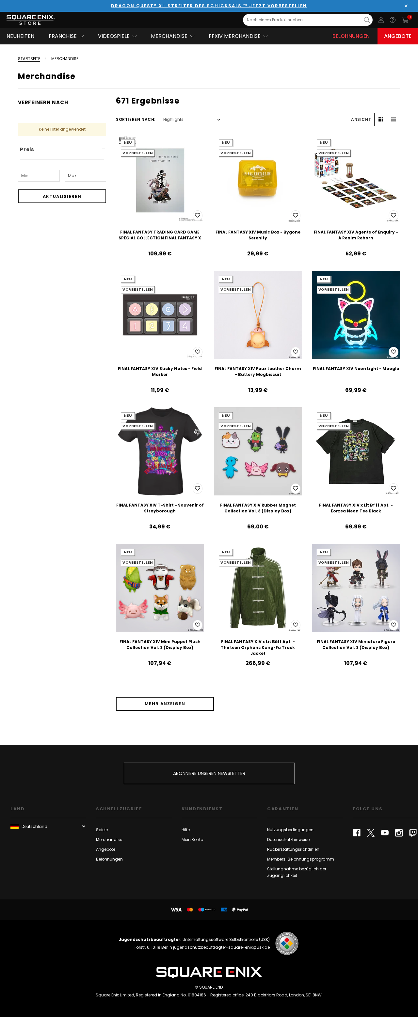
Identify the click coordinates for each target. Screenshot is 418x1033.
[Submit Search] (367, 20)
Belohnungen (351, 36)
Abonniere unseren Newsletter (209, 773)
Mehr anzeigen (165, 704)
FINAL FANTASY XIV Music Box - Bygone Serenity (258, 235)
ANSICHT (361, 119)
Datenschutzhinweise (288, 839)
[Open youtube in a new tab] (385, 833)
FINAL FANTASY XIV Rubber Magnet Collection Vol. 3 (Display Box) (258, 508)
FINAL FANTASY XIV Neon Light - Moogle (356, 368)
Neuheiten (20, 36)
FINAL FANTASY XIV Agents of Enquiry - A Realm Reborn (356, 235)
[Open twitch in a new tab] (413, 833)
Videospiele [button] (114, 36)
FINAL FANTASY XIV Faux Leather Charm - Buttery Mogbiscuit (258, 371)
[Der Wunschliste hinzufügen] (197, 215)
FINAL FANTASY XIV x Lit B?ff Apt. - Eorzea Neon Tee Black (356, 508)
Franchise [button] (63, 36)
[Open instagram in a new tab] (399, 833)
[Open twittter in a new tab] (371, 833)
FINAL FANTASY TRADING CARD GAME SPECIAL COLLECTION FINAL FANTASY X (160, 235)
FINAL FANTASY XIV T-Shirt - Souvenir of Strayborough (160, 508)
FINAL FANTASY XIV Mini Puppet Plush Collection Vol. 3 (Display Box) (160, 644)
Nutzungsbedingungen (290, 829)
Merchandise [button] (169, 36)
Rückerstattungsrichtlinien (293, 849)
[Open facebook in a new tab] (357, 833)
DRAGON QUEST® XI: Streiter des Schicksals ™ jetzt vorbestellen (209, 6)
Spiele (102, 829)
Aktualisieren (62, 196)
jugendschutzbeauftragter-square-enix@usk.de (221, 947)
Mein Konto (192, 839)
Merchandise (109, 839)
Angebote (397, 36)
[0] (405, 20)
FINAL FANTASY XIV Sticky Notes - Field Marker (160, 371)
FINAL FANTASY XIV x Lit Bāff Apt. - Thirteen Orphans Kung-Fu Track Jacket (258, 647)
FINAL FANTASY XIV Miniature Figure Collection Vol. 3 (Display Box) (356, 644)
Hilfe (186, 829)
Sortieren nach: (135, 119)
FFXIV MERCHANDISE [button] (235, 36)
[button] (380, 119)
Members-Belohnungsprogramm (300, 859)
